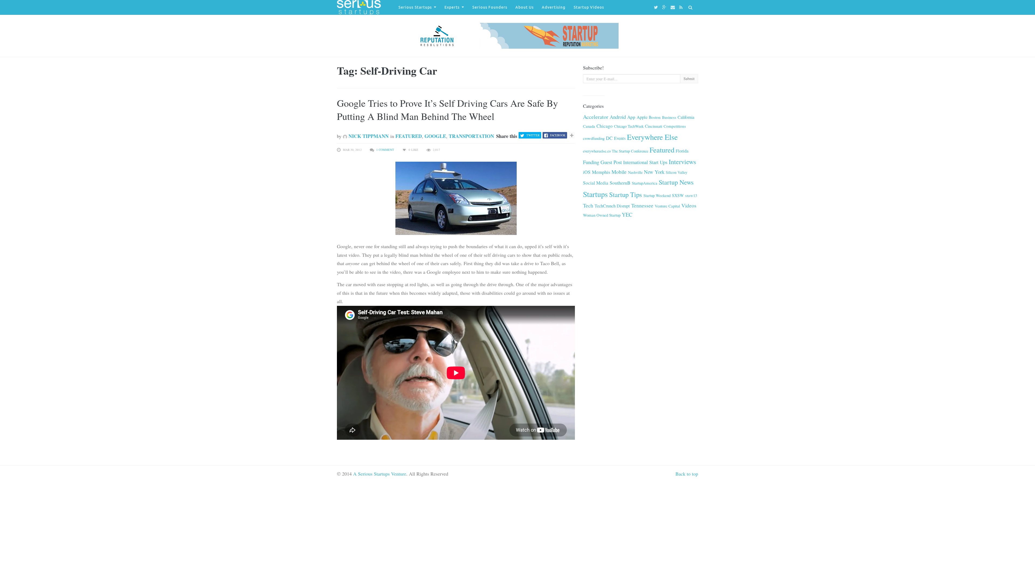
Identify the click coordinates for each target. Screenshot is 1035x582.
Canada (589, 126)
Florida (682, 151)
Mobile (619, 171)
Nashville (635, 172)
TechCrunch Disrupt (612, 206)
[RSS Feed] (681, 7)
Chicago (604, 126)
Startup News (676, 182)
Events (620, 138)
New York (654, 171)
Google (435, 136)
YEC (627, 214)
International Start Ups (645, 162)
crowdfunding (594, 138)
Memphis (601, 172)
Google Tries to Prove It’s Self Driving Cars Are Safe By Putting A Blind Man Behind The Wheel (447, 109)
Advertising (553, 7)
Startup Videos (589, 7)
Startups (595, 194)
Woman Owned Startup (601, 215)
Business (669, 117)
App (631, 117)
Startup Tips (625, 194)
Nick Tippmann (368, 136)
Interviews (682, 161)
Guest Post (611, 162)
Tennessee (642, 205)
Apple (642, 117)
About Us (524, 7)
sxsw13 (691, 195)
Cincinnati (653, 126)
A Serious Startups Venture (379, 473)
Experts (452, 7)
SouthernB (620, 182)
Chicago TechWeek (629, 126)
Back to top (686, 473)
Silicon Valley (676, 172)
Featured (408, 136)
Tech (588, 205)
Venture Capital (667, 206)
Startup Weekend (657, 195)
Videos (688, 205)
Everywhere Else (652, 137)
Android (618, 116)
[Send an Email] (674, 7)
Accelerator (595, 116)
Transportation (471, 136)
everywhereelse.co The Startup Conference (615, 151)
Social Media (595, 183)
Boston (655, 117)
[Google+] (665, 7)
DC (609, 138)
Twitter (533, 135)
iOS (587, 172)
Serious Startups (415, 7)
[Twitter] (657, 7)
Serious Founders (489, 7)
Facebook (557, 135)
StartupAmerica (644, 183)
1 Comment (385, 150)
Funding (591, 162)
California (686, 117)
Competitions (675, 126)
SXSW (678, 195)
